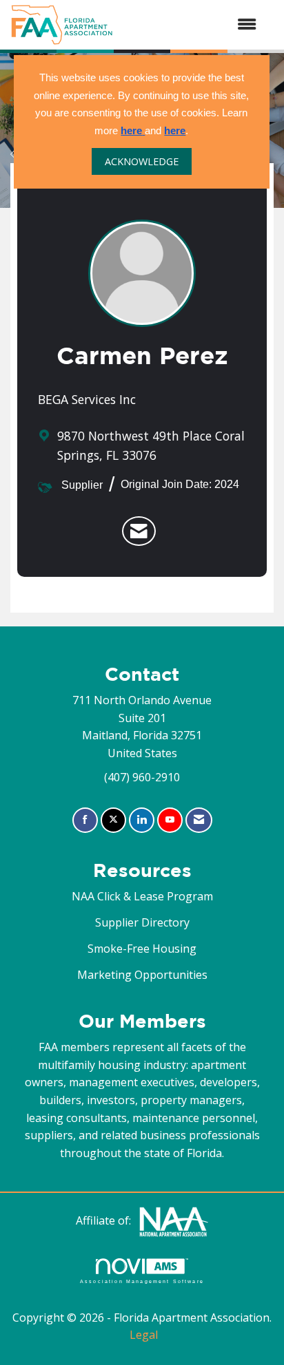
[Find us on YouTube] (170, 820)
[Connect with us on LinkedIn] (141, 820)
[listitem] (139, 531)
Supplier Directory (142, 922)
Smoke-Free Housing (142, 948)
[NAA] (173, 1220)
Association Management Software (142, 1281)
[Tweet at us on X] (113, 820)
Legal (144, 1334)
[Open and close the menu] (191, 25)
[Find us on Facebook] (85, 820)
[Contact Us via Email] (198, 820)
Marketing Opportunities (142, 974)
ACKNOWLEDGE (142, 161)
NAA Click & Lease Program (142, 896)
